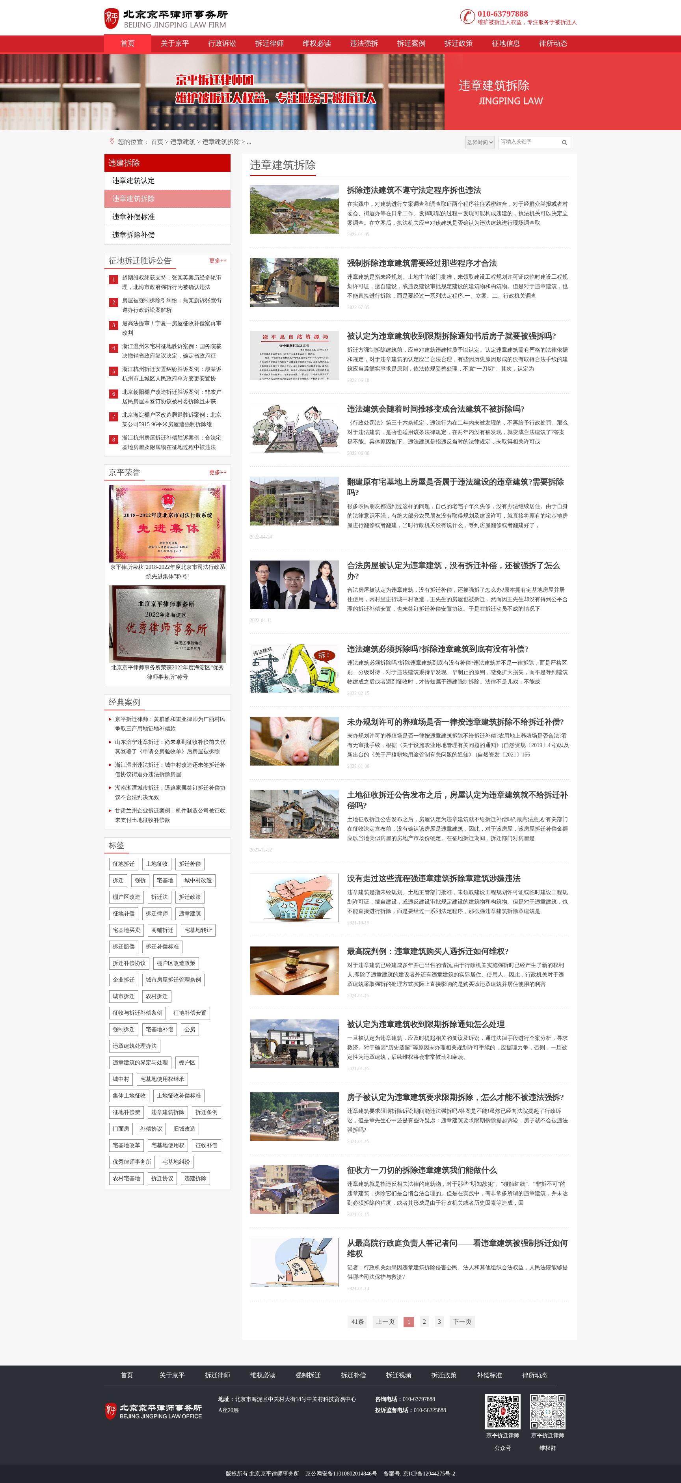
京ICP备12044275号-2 (429, 1474)
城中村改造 (198, 880)
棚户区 (187, 1063)
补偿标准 (489, 1375)
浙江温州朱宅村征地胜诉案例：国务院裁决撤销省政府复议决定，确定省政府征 (171, 351)
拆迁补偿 (190, 864)
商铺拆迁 (162, 930)
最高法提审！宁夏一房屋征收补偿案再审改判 (171, 328)
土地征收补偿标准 (179, 1096)
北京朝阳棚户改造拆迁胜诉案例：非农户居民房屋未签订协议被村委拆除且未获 (171, 396)
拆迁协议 (162, 1178)
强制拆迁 (124, 1029)
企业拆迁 (124, 980)
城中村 (121, 1079)
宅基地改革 (126, 1145)
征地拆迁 (124, 864)
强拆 (140, 880)
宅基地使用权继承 (162, 1079)
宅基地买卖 (126, 930)
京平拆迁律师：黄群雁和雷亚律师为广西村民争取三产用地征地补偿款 (170, 724)
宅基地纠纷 (176, 1162)
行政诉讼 (222, 43)
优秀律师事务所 (132, 1162)
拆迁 (118, 880)
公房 (189, 1029)
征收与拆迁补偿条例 (137, 1013)
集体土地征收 (129, 1096)
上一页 (385, 1321)
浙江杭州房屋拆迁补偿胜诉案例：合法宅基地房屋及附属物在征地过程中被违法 (171, 442)
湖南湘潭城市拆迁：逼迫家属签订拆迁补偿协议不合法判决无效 (170, 792)
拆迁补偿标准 (162, 947)
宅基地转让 (198, 930)
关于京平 (175, 43)
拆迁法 (159, 897)
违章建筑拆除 (221, 141)
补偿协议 (151, 1129)
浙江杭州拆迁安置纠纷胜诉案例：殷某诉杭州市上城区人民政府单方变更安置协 (171, 374)
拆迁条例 (206, 1112)
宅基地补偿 (159, 1029)
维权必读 (317, 43)
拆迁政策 (459, 43)
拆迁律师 (269, 43)
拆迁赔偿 (124, 947)
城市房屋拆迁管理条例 (173, 980)
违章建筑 (182, 141)
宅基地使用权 (167, 1145)
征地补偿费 (126, 1112)
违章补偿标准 (133, 217)
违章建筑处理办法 (135, 1046)
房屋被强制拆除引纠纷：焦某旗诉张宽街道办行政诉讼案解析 (171, 305)
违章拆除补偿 (133, 235)
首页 (128, 43)
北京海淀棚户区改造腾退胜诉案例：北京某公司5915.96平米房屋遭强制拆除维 (171, 419)
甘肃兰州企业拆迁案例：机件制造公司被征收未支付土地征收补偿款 (170, 815)
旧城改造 (184, 1129)
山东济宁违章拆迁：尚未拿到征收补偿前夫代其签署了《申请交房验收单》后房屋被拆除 (170, 747)
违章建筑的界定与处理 (140, 1063)
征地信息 (506, 43)
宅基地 (165, 880)
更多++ (218, 261)
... (249, 141)
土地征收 (157, 864)
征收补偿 (206, 1145)
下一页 (462, 1321)
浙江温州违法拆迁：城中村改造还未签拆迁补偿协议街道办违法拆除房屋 (170, 769)
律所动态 (553, 43)
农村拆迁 (157, 996)
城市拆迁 (124, 996)
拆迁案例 (411, 43)
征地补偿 (124, 914)
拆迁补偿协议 (129, 963)
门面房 (121, 1129)
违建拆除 (195, 1178)
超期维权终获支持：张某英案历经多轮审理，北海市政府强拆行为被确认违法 (171, 282)
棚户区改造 (126, 897)
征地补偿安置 (190, 1013)
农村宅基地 (126, 1178)
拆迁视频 (398, 1375)
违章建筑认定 (133, 180)
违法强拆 (364, 43)
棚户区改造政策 (176, 963)
